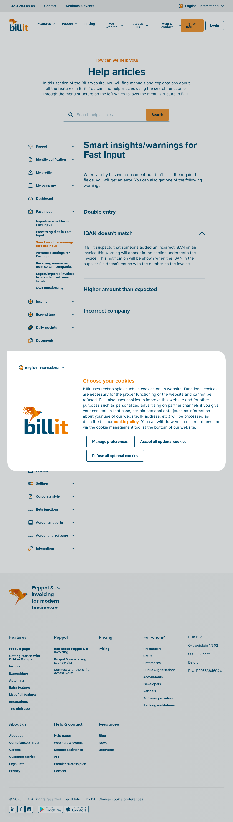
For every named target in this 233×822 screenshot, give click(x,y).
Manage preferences (110, 441)
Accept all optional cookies (163, 441)
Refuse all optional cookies (115, 455)
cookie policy (126, 421)
